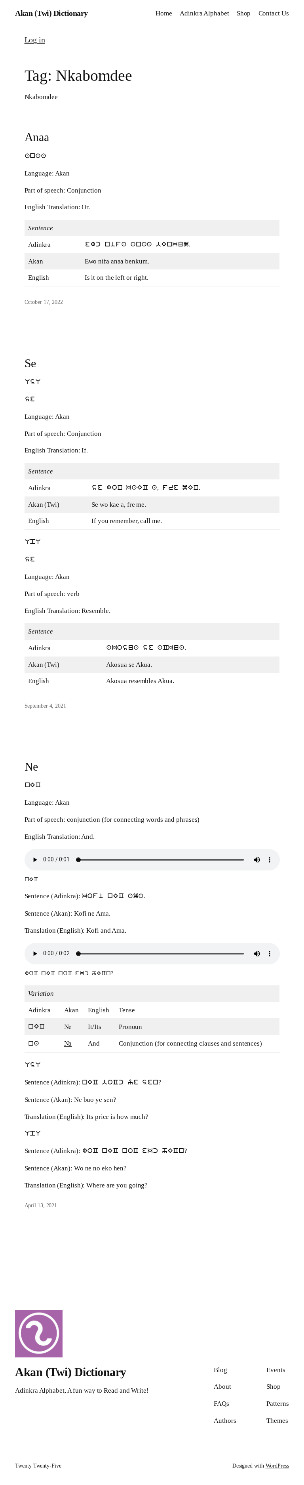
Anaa (37, 136)
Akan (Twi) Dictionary (51, 13)
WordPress (277, 1466)
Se (30, 363)
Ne (31, 766)
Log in (35, 39)
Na (68, 1043)
